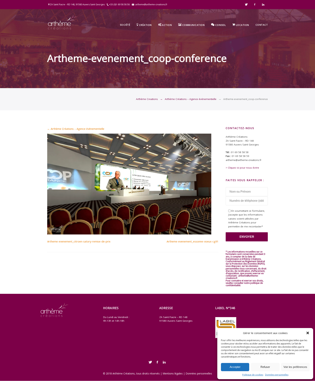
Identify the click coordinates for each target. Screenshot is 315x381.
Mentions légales (173, 373)
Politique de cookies (252, 374)
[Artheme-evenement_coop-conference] (129, 233)
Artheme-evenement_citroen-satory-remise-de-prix (78, 241)
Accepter (235, 366)
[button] (308, 333)
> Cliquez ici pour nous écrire (242, 167)
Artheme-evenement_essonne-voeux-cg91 (192, 241)
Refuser (265, 366)
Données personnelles (276, 374)
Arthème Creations (147, 99)
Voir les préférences (295, 366)
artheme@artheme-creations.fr (151, 4)
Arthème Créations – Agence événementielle (190, 99)
